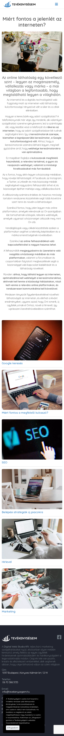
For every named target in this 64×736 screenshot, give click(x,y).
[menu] (56, 4)
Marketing (8, 611)
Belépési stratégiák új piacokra (22, 512)
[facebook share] (59, 636)
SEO (4, 462)
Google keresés (12, 363)
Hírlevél (7, 562)
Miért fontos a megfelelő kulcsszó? (25, 412)
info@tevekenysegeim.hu (16, 691)
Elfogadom (12, 727)
